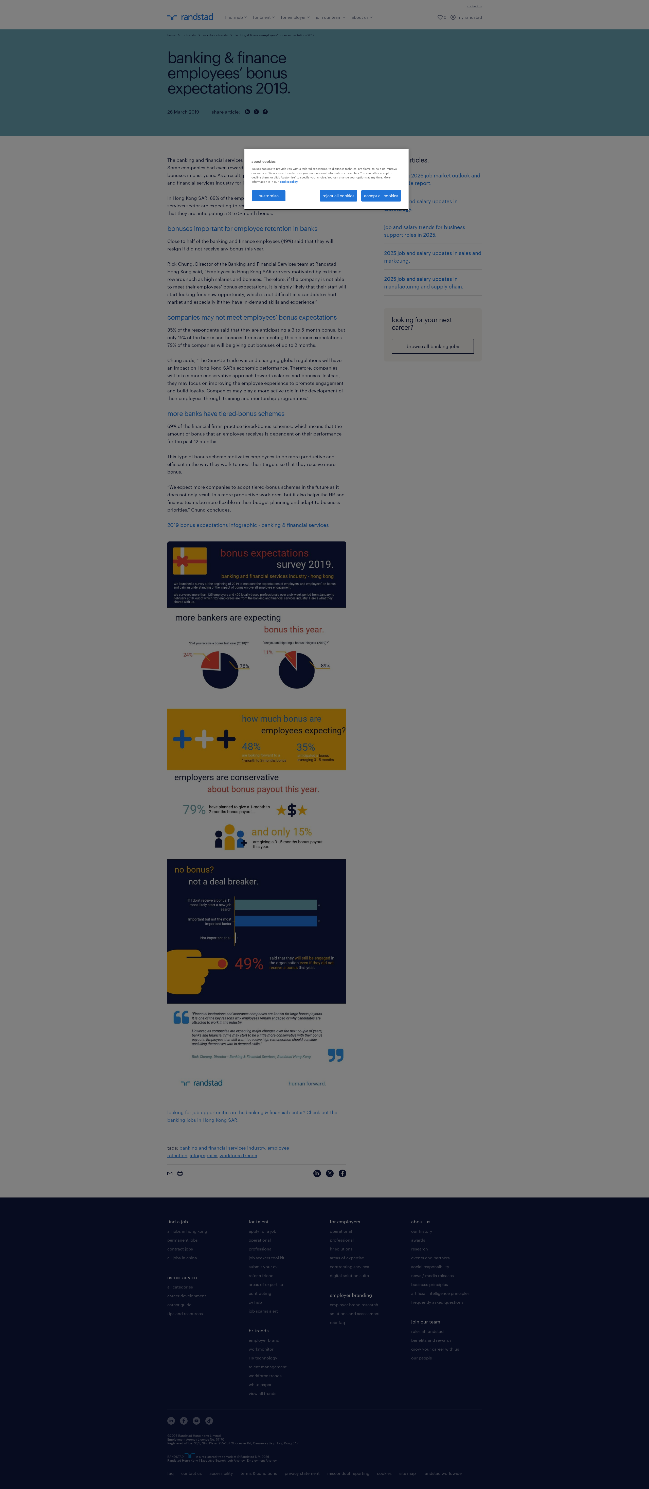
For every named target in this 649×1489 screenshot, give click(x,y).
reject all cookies (338, 195)
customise (269, 195)
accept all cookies (381, 195)
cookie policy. (289, 181)
